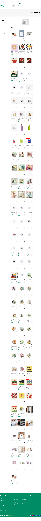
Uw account (25, 495)
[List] (12, 27)
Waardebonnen (24, 503)
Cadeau (4, 22)
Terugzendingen (16, 502)
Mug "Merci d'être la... (29, 440)
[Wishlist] (19, 3)
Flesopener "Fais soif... (14, 145)
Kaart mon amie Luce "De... (14, 172)
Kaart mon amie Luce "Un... (21, 199)
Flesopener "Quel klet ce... (29, 146)
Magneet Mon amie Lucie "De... (29, 293)
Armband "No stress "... (29, 38)
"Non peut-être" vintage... (13, 38)
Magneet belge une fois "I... (14, 239)
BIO (3, 30)
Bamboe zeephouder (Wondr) (14, 52)
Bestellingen (24, 499)
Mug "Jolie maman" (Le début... (29, 427)
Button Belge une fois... (21, 79)
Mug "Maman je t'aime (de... (20, 440)
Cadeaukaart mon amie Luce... (28, 92)
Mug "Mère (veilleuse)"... (20, 454)
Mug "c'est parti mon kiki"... (29, 414)
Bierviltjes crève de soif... (29, 65)
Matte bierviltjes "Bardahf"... (28, 373)
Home (3, 20)
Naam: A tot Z (35, 27)
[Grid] (11, 27)
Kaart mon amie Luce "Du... (21, 172)
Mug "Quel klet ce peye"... (13, 481)
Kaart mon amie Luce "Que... (29, 186)
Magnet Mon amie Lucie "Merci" (21, 347)
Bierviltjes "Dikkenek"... (21, 51)
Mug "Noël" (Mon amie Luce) (28, 454)
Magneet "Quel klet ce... (29, 266)
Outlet (3, 35)
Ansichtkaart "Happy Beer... (21, 38)
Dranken (4, 25)
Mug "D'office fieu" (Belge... (14, 427)
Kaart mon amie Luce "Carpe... (21, 159)
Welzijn (4, 27)
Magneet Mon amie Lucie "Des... (14, 306)
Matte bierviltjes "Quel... (28, 400)
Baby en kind (4, 33)
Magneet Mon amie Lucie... (29, 280)
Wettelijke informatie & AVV (17, 504)
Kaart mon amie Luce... (28, 159)
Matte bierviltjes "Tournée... (13, 414)
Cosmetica (4, 28)
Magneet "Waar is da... (14, 212)
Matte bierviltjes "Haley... (20, 387)
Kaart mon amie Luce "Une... (29, 199)
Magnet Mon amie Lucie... (14, 320)
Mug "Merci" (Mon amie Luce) (13, 454)
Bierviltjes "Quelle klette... (13, 65)
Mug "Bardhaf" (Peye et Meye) (21, 414)
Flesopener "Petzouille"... (20, 146)
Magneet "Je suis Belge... (21, 266)
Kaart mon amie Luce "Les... (21, 186)
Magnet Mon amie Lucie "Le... (29, 333)
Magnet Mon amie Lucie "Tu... (29, 360)
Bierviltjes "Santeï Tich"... (21, 65)
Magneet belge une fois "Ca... (21, 226)
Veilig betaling (16, 499)
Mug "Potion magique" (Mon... (29, 467)
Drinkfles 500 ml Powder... (28, 132)
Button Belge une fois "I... (13, 92)
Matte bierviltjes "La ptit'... (14, 400)
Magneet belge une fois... (21, 213)
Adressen (23, 502)
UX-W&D (10, 515)
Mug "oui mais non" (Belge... (14, 467)
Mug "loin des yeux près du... (14, 440)
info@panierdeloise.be (3, 500)
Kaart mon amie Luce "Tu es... (14, 199)
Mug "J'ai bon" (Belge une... (21, 427)
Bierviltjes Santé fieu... (14, 78)
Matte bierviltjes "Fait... (14, 386)
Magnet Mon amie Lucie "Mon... (29, 347)
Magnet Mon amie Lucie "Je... (29, 320)
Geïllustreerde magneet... (13, 159)
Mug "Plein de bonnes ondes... (20, 467)
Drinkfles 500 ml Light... (20, 132)
